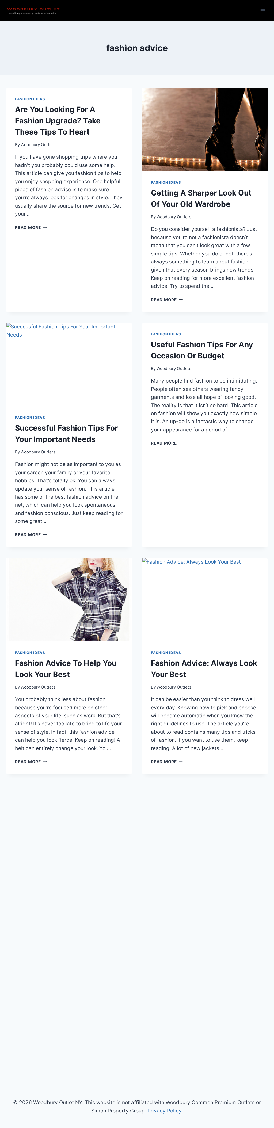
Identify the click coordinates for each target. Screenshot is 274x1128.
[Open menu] (263, 10)
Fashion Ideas (30, 99)
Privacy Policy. (165, 1111)
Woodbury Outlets (38, 144)
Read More (31, 227)
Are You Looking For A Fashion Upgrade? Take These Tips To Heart (58, 120)
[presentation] (205, 129)
